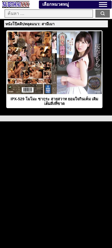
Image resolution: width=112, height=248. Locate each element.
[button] (103, 4)
